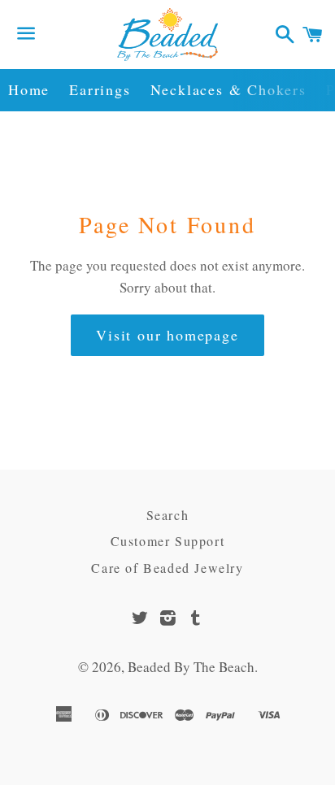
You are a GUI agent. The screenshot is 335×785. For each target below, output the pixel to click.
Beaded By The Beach (191, 666)
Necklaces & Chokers (228, 89)
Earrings (99, 89)
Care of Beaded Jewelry (167, 567)
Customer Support (168, 540)
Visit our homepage (167, 335)
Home (29, 89)
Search (167, 514)
